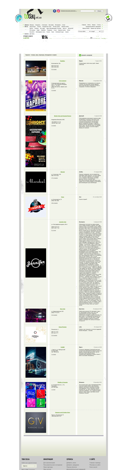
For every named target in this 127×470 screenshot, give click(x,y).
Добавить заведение (73, 465)
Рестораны (32, 30)
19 (79, 38)
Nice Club (62, 309)
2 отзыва (53, 125)
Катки (68, 30)
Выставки (51, 24)
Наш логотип (47, 469)
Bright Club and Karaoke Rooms (62, 116)
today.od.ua (25, 459)
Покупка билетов (72, 467)
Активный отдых (60, 31)
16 (75, 38)
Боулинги (32, 31)
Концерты (37, 24)
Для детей (70, 28)
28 (95, 38)
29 (96, 38)
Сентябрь (103, 38)
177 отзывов (54, 178)
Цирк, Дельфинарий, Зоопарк (53, 28)
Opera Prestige (62, 327)
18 (78, 38)
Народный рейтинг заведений (93, 26)
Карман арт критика (96, 28)
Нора (62, 197)
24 (87, 38)
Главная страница (95, 462)
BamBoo (62, 61)
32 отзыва (53, 69)
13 (70, 38)
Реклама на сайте (95, 465)
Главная (84, 24)
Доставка (32, 33)
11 (67, 38)
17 (76, 38)
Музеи (31, 28)
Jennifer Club (62, 222)
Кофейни (43, 30)
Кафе (38, 30)
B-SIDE (62, 347)
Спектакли (44, 24)
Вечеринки (58, 24)
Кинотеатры (33, 26)
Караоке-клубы (62, 30)
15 (73, 38)
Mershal (63, 171)
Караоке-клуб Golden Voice (62, 412)
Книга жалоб (93, 467)
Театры (39, 26)
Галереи (36, 28)
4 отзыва (53, 90)
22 (84, 38)
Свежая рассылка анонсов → (69, 10)
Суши (55, 30)
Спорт (63, 24)
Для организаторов (49, 462)
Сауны (48, 31)
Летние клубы (56, 26)
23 (86, 38)
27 (93, 38)
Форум (93, 24)
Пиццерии (49, 30)
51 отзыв (53, 230)
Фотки (89, 24)
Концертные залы (46, 26)
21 (82, 38)
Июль (51, 38)
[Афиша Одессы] (32, 19)
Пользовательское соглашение (52, 465)
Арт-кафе (42, 28)
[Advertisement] (63, 4)
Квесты (64, 28)
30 (98, 38)
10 (65, 38)
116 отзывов (54, 203)
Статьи (99, 24)
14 (71, 38)
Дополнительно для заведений (76, 469)
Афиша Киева (85, 28)
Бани (52, 31)
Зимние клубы (65, 26)
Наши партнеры (48, 467)
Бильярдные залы (40, 31)
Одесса (25, 466)
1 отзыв (53, 389)
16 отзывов (54, 315)
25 (89, 38)
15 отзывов (54, 335)
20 (81, 38)
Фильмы (32, 24)
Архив (66, 31)
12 (68, 38)
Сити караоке (62, 80)
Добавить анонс (71, 462)
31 (99, 38)
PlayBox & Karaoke (63, 382)
